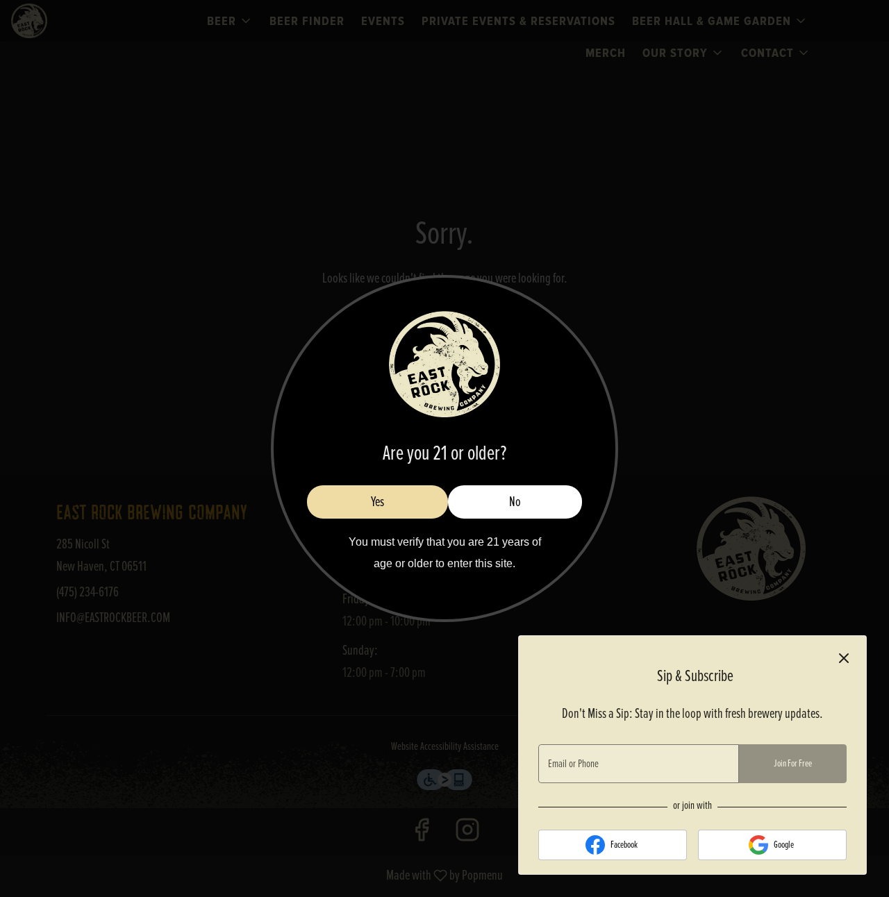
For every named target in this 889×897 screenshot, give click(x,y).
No (515, 502)
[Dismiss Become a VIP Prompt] (844, 658)
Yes (377, 502)
